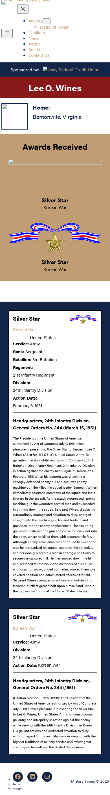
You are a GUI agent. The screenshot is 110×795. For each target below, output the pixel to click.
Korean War (55, 207)
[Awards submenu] (46, 21)
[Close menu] (22, 9)
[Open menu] (7, 33)
